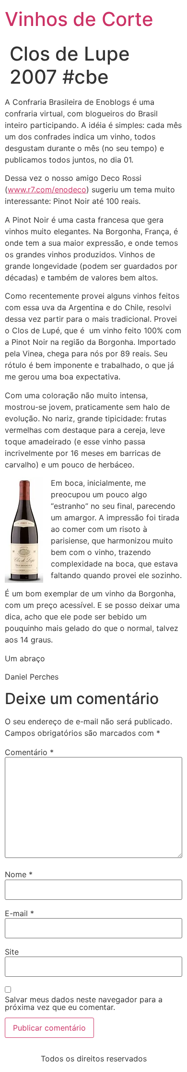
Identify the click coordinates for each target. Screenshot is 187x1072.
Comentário (29, 752)
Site (12, 952)
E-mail (19, 913)
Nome (19, 874)
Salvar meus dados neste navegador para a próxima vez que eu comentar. (84, 1003)
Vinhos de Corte (79, 19)
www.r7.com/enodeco (47, 189)
